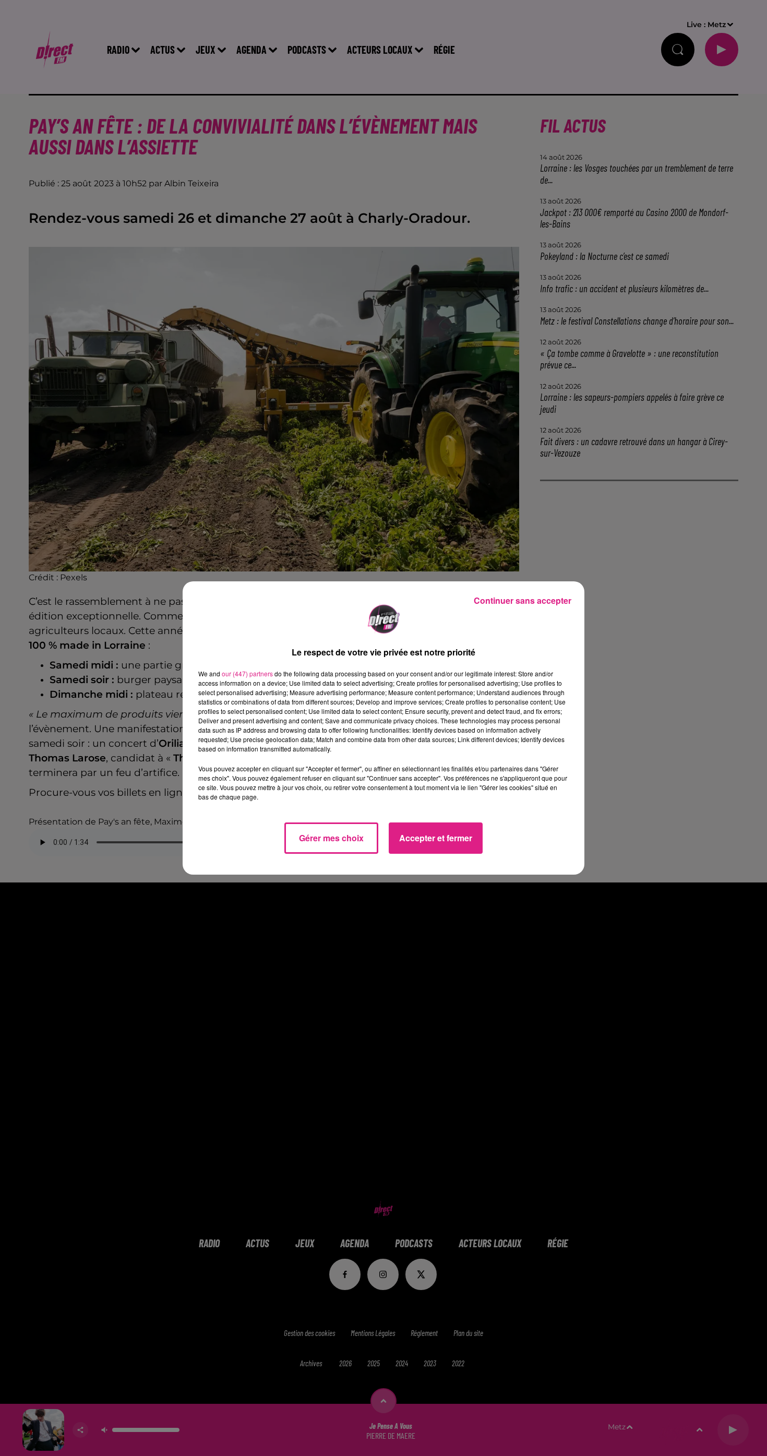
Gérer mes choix (331, 838)
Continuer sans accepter (522, 600)
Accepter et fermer (435, 838)
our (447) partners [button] (247, 673)
